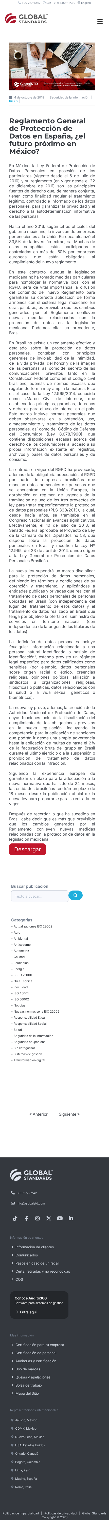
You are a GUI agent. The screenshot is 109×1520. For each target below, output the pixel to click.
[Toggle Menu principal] (100, 21)
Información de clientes (34, 1247)
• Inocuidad (19, 987)
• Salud (16, 1030)
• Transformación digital (28, 1060)
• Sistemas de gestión (26, 1054)
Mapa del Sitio (26, 1393)
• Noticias (18, 1005)
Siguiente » (69, 1114)
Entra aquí (39, 1305)
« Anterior (39, 1114)
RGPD (13, 101)
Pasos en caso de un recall (36, 1263)
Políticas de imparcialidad (21, 1513)
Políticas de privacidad (60, 1513)
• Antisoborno (21, 944)
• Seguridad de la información (32, 1036)
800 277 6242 (31, 3)
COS (18, 1279)
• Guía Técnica (21, 981)
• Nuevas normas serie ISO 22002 (35, 1011)
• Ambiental (19, 938)
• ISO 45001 (20, 993)
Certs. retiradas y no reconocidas (42, 1271)
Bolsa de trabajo (28, 1385)
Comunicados (26, 1255)
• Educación (20, 963)
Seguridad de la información (70, 97)
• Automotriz (20, 951)
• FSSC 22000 (21, 975)
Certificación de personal (35, 1353)
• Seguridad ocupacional (28, 1042)
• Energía (17, 969)
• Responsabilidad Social (29, 1023)
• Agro (15, 932)
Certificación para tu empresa (39, 1345)
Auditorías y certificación (35, 1361)
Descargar (27, 849)
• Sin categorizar (23, 1048)
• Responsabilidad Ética (28, 1017)
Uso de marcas (27, 1369)
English (86, 3)
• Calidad (18, 957)
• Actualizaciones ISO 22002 (31, 926)
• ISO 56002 (20, 999)
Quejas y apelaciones (32, 1377)
